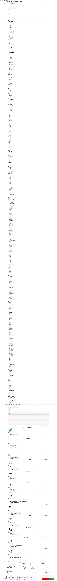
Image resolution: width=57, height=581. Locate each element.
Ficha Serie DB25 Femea (13, 523)
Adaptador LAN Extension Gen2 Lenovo (15, 544)
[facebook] (23, 572)
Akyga (10, 444)
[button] (45, 1)
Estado (10, 409)
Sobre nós (24, 565)
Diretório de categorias (47, 567)
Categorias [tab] (5, 16)
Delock (11, 477)
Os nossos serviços (24, 570)
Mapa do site (47, 565)
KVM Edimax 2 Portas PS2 (13, 534)
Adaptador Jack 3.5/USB (13, 445)
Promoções (9, 13)
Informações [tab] (13, 16)
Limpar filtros (42, 426)
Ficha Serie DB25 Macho (13, 511)
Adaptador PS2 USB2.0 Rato (13, 434)
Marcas (10, 408)
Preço (9, 421)
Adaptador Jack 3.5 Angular (13, 478)
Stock (9, 423)
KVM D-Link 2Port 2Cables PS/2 (14, 555)
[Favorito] (9, 432)
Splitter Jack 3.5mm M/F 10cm (14, 456)
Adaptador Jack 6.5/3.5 (13, 489)
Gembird (11, 499)
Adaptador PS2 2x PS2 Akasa (14, 467)
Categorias (10, 413)
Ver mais (46, 449)
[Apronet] (28, 3)
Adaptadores (16, 404)
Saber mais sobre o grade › (36, 555)
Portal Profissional (10, 9)
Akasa (10, 466)
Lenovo (11, 543)
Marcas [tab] (9, 16)
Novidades (9, 14)
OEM (10, 433)
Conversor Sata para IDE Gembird (14, 500)
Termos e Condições (24, 567)
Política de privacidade (24, 569)
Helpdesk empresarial (32, 568)
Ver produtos (47, 426)
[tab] (28, 413)
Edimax (11, 533)
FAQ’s (31, 566)
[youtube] (22, 572)
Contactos (32, 565)
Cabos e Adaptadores (11, 404)
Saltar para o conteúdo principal (4, 0)
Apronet (7, 404)
